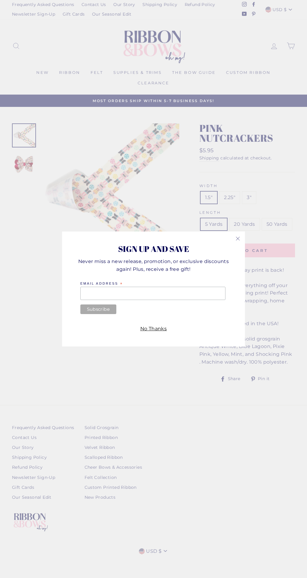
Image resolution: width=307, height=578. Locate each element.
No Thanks (153, 328)
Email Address (101, 284)
